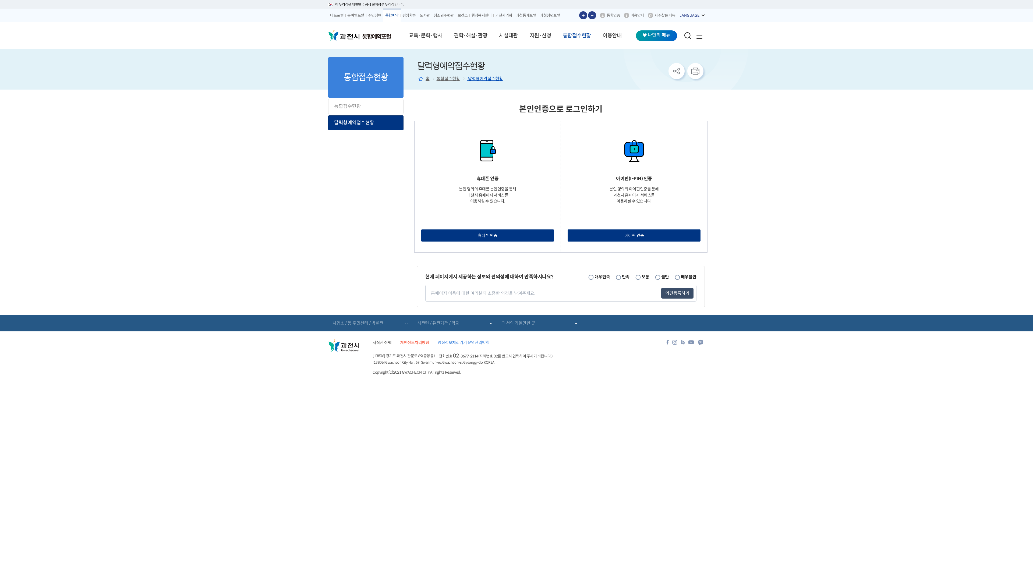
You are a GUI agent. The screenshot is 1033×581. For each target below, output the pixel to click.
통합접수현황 (347, 106)
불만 (665, 276)
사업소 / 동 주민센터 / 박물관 (357, 323)
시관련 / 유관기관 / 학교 (438, 323)
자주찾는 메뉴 (665, 15)
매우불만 (688, 276)
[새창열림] (667, 344)
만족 (626, 276)
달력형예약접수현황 (354, 123)
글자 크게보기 (583, 15)
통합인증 (613, 15)
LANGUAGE (689, 15)
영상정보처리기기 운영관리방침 (463, 342)
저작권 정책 (382, 342)
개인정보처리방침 (414, 342)
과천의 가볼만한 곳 (518, 323)
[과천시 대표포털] (343, 35)
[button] (426, 35)
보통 (645, 276)
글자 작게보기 (592, 15)
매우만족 (602, 276)
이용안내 (637, 15)
